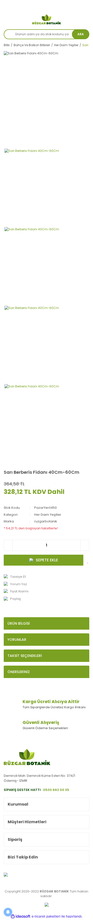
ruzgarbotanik (45, 521)
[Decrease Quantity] (8, 545)
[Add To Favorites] (88, 560)
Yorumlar (16, 639)
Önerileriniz (18, 671)
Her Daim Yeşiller (47, 514)
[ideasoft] (21, 916)
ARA (80, 34)
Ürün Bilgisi (18, 623)
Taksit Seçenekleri (24, 655)
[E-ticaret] (46, 916)
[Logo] (46, 19)
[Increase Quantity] (84, 545)
